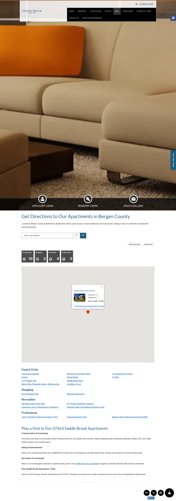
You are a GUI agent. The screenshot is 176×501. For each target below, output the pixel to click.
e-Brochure (128, 11)
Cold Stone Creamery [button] (30, 374)
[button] (88, 312)
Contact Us (74, 18)
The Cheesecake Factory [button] (122, 374)
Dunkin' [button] (25, 377)
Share (151, 498)
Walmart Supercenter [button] (76, 394)
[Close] (101, 286)
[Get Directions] (83, 235)
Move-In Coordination (92, 18)
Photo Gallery (133, 206)
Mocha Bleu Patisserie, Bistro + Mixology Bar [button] (40, 384)
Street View (149, 244)
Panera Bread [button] (72, 377)
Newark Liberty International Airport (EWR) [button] (130, 417)
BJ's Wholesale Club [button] (30, 394)
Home (71, 11)
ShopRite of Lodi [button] (74, 384)
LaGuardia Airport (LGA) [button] (77, 417)
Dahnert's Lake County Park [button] (33, 404)
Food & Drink (27, 256)
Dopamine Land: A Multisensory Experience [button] (40, 407)
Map (117, 11)
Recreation (54, 256)
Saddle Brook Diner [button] (75, 381)
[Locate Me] (76, 235)
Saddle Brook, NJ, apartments (87, 464)
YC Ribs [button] (115, 377)
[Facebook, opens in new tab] (173, 18)
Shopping (41, 256)
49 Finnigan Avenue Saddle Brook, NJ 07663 (89, 306)
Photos (108, 11)
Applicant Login (42, 205)
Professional (67, 256)
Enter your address (32, 235)
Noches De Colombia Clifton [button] (79, 374)
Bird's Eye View (135, 244)
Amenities (82, 11)
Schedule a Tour (144, 11)
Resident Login (87, 205)
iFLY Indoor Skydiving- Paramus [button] (80, 404)
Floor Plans (95, 11)
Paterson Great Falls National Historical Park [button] (85, 407)
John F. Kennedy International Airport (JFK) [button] (40, 417)
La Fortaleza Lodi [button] (29, 381)
